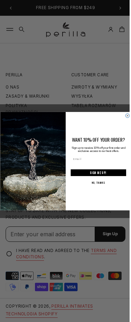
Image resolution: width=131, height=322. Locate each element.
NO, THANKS (95, 182)
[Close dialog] (125, 115)
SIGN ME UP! (95, 172)
